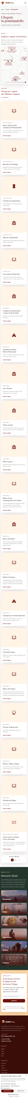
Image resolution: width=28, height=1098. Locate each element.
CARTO (11, 82)
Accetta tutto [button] (7, 1091)
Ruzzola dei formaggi (10, 164)
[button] (14, 1094)
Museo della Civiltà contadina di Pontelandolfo (12, 126)
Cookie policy (4, 1070)
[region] (14, 65)
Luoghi (2, 1053)
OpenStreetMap (17, 82)
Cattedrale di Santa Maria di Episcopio (9, 350)
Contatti (3, 1068)
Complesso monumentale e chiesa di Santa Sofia (12, 312)
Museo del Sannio (9, 689)
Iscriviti (14, 1000)
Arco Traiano (7, 388)
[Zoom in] (25, 49)
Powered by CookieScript (14, 1096)
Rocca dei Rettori (9, 539)
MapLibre (6, 82)
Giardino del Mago (9, 800)
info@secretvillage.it (6, 1041)
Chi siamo (3, 1063)
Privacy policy (4, 1072)
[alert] (14, 1086)
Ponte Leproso (8, 461)
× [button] (26, 1075)
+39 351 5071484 (5, 1039)
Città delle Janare (9, 652)
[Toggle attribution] (25, 82)
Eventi (2, 1051)
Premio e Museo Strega (11, 764)
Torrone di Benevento (10, 727)
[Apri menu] (25, 2)
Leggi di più (13, 1081)
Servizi (2, 1065)
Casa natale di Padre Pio (11, 274)
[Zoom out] (25, 51)
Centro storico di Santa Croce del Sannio (11, 838)
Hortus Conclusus (9, 577)
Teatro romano (8, 425)
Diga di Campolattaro (10, 237)
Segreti (3, 1048)
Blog (2, 1055)
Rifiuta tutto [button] (20, 1091)
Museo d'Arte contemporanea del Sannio (12, 499)
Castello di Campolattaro (11, 201)
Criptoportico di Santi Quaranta (14, 615)
